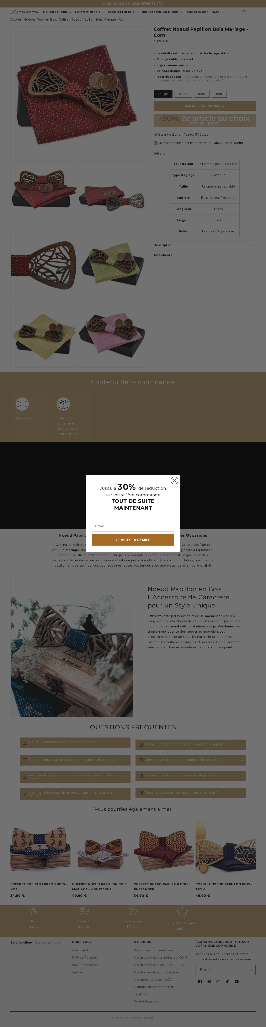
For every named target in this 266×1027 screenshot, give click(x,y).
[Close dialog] (174, 480)
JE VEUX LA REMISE (133, 540)
